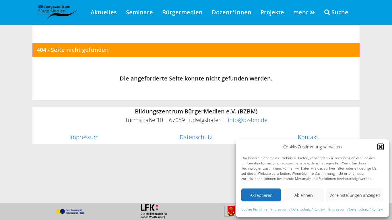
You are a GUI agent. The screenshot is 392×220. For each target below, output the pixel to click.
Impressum (84, 137)
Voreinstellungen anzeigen (354, 195)
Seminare (139, 12)
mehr (301, 12)
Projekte (272, 12)
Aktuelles (104, 12)
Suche (339, 12)
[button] (380, 147)
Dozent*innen (231, 12)
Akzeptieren (261, 195)
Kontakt (308, 137)
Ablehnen (303, 195)
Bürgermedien (182, 12)
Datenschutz (196, 137)
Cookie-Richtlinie (254, 209)
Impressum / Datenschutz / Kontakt (297, 209)
